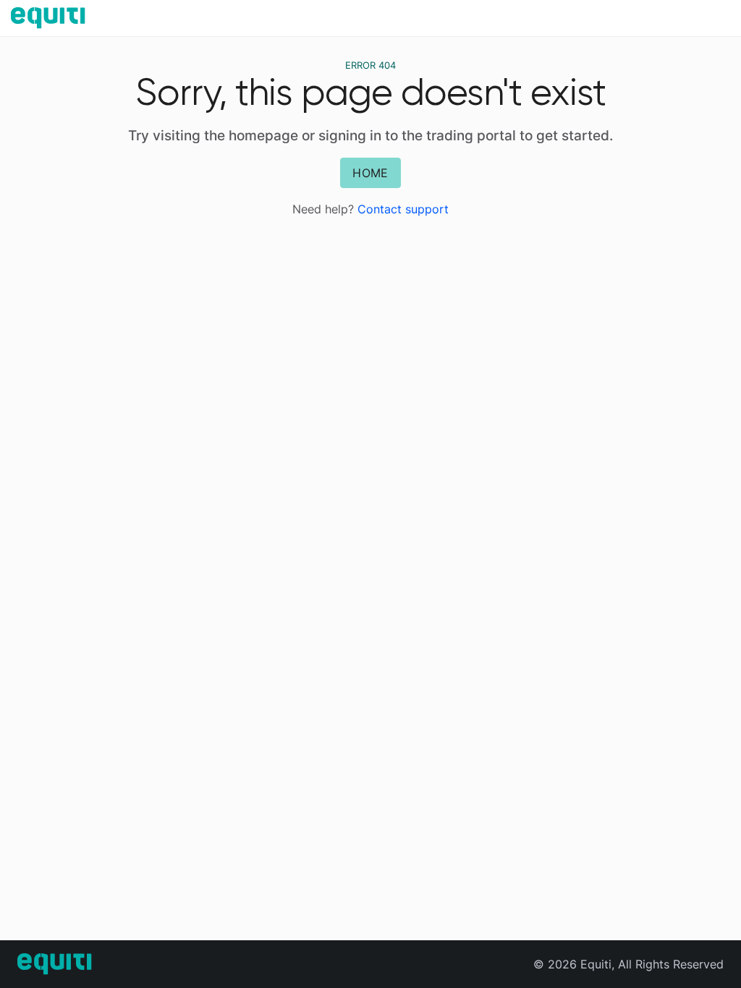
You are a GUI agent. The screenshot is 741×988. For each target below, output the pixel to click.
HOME (370, 173)
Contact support (403, 209)
